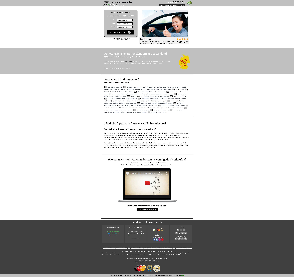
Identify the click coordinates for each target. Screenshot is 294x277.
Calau (177, 89)
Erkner (163, 91)
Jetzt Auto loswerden (121, 2)
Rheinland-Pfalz (120, 63)
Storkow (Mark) (172, 108)
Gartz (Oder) (185, 94)
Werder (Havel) (108, 112)
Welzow (176, 110)
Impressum (153, 262)
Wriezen (145, 112)
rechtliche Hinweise (146, 262)
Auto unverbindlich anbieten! (147, 210)
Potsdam (133, 105)
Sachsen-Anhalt (141, 63)
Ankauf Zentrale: (133, 231)
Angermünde (119, 87)
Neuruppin (148, 103)
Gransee (111, 96)
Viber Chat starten (114, 236)
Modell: (114, 23)
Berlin (122, 61)
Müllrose (115, 103)
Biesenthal (123, 89)
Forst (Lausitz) (119, 94)
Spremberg (159, 108)
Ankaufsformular (136, 238)
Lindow (184, 98)
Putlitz (155, 105)
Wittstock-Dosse (137, 112)
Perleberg (127, 105)
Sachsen (133, 63)
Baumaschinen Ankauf (149, 248)
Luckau (115, 101)
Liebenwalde (171, 98)
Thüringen (160, 63)
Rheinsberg (171, 105)
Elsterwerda (158, 91)
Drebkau (125, 91)
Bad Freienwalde (138, 87)
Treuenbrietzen (128, 110)
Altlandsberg (111, 87)
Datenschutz (138, 262)
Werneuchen (116, 112)
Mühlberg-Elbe (108, 103)
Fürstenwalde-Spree (167, 94)
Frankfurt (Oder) (135, 94)
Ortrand (114, 105)
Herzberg (146, 96)
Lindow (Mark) (108, 101)
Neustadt (154, 103)
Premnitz (139, 105)
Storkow (165, 108)
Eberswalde (141, 91)
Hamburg (140, 61)
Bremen (135, 61)
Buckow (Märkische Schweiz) (163, 89)
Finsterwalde (107, 94)
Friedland (142, 94)
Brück (142, 89)
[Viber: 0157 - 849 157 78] (109, 236)
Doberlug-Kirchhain (117, 91)
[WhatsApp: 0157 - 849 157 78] (108, 4)
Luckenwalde (121, 101)
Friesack (148, 94)
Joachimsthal (177, 96)
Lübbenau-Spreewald (156, 101)
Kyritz (123, 98)
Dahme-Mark (107, 91)
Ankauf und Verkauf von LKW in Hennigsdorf (165, 248)
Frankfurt (126, 94)
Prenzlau (144, 105)
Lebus (152, 98)
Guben (124, 96)
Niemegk (170, 103)
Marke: (114, 20)
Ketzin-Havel (111, 98)
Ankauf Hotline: (132, 233)
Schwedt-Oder (122, 108)
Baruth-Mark (178, 87)
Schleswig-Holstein (151, 63)
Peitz (122, 105)
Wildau (122, 112)
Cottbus (182, 89)
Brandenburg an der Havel (133, 89)
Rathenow (164, 105)
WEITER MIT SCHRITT (120, 32)
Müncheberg (122, 103)
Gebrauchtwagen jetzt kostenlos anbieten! (117, 68)
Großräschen (118, 96)
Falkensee (182, 91)
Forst (113, 94)
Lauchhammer (145, 98)
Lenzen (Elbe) (163, 98)
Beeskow (106, 89)
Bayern (118, 61)
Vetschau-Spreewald (163, 110)
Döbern (131, 91)
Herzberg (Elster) (154, 96)
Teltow (106, 110)
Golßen (106, 96)
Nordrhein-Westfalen (109, 63)
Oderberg (179, 103)
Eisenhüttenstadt (149, 91)
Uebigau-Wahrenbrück (143, 110)
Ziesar (159, 112)
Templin (111, 110)
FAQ (158, 262)
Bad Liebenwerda (161, 87)
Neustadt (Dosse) (162, 103)
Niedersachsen (168, 61)
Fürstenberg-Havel (156, 94)
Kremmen (118, 98)
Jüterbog (184, 96)
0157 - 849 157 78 (113, 4)
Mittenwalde (181, 101)
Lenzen (156, 98)
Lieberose (178, 98)
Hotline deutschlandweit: (172, 5)
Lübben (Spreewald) (144, 101)
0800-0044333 (140, 231)
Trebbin (121, 110)
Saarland (128, 63)
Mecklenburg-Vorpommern (156, 61)
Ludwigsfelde (129, 101)
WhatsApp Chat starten (114, 231)
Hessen (146, 61)
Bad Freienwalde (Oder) (149, 87)
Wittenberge (129, 112)
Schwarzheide (114, 108)
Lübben (136, 101)
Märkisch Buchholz (131, 103)
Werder (181, 110)
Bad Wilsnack (170, 87)
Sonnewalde (151, 108)
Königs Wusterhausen (131, 98)
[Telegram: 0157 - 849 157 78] (108, 233)
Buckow (153, 89)
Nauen (142, 103)
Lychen (165, 101)
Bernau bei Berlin (114, 89)
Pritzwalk (150, 105)
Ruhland (183, 105)
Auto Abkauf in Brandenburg (109, 248)
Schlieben (106, 108)
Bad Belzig (129, 87)
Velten (155, 110)
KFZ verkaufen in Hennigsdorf (123, 248)
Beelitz (184, 87)
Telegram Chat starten (114, 233)
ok (182, 275)
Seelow (137, 108)
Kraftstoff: (113, 27)
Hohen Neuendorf (164, 96)
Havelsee (133, 96)
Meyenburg (174, 101)
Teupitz (116, 110)
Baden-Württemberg (109, 61)
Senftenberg (144, 108)
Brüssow (147, 89)
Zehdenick (154, 112)
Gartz (179, 94)
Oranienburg (107, 105)
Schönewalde (131, 108)
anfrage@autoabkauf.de (121, 5)
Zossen (164, 112)
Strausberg (180, 108)
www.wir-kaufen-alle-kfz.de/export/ (184, 248)
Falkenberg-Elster (174, 91)
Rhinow (177, 105)
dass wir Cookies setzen (175, 275)
